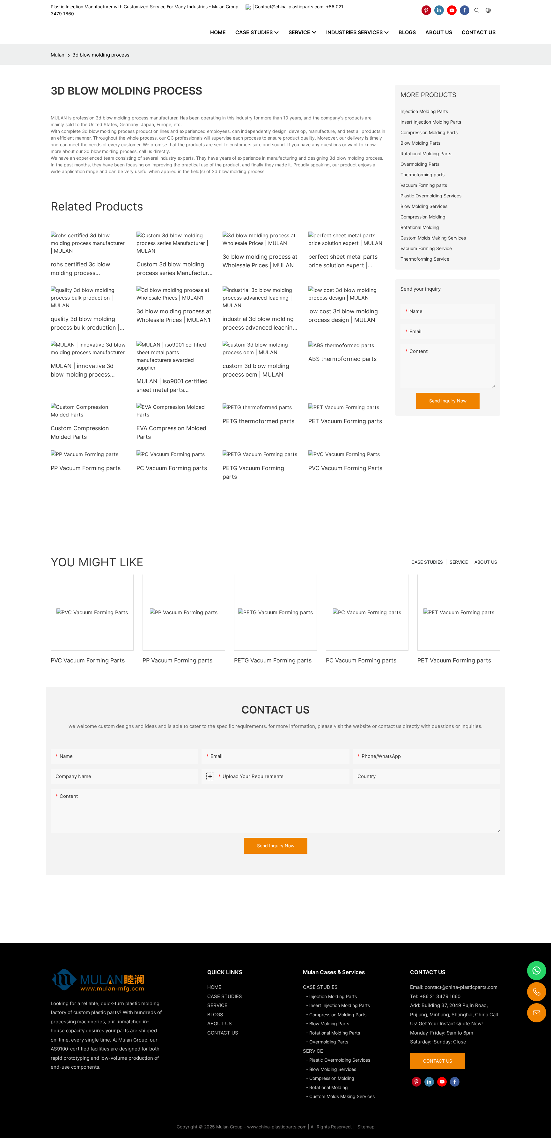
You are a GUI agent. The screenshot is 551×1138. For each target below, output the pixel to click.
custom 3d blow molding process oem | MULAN (256, 370)
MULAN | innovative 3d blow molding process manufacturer (82, 371)
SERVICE (459, 562)
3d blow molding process (100, 55)
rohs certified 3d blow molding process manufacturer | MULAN (82, 269)
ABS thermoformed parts (342, 358)
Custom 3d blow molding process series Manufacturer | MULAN (174, 269)
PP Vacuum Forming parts (86, 468)
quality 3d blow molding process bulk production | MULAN (85, 324)
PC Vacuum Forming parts (171, 468)
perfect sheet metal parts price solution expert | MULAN (343, 261)
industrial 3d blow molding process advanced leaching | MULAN (259, 324)
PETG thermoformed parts (258, 421)
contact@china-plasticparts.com (461, 987)
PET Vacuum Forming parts (345, 421)
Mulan (57, 55)
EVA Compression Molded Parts (171, 432)
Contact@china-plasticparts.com (289, 6)
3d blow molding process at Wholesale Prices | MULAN (260, 261)
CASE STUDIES (427, 562)
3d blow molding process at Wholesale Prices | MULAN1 (173, 315)
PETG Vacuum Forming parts (253, 472)
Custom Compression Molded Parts (80, 432)
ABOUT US (485, 562)
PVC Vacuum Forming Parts (345, 468)
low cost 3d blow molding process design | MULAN (343, 315)
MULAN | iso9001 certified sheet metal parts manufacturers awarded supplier (172, 386)
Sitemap (365, 1126)
